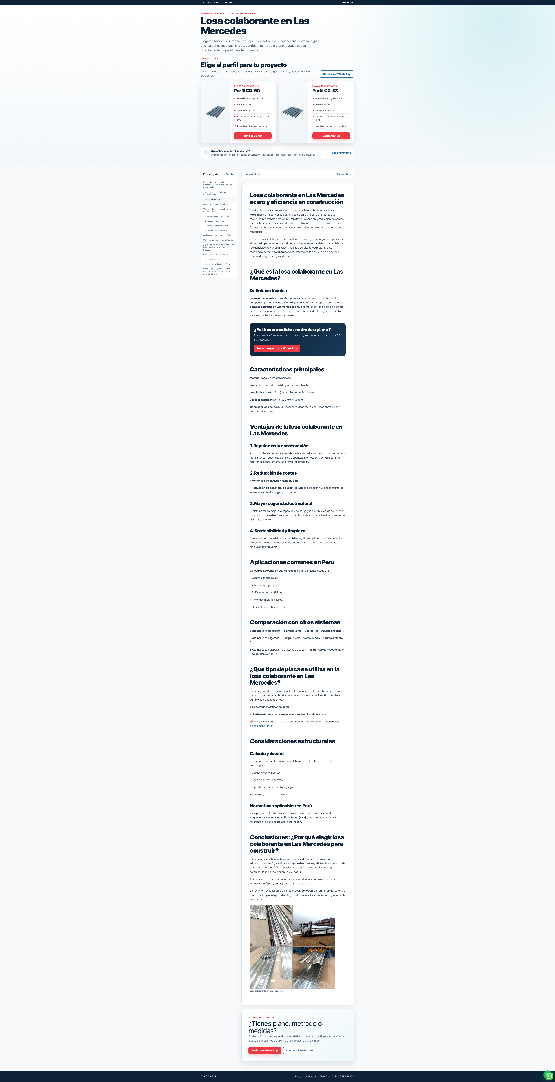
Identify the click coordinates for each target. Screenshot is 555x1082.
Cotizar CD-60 (253, 135)
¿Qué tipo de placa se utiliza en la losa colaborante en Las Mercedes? (218, 247)
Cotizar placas (344, 174)
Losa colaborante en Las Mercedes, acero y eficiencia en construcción (217, 184)
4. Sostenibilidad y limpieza (216, 230)
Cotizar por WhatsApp (337, 74)
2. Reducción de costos (214, 221)
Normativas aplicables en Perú (217, 264)
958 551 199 (348, 2)
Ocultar (230, 174)
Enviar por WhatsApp (265, 1050)
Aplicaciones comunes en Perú (217, 235)
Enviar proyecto (341, 152)
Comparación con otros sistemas (218, 240)
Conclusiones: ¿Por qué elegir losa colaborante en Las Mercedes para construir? (219, 271)
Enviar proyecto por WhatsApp (277, 348)
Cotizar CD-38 (331, 135)
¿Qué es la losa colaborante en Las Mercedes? (217, 193)
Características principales (215, 204)
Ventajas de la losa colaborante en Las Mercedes (218, 210)
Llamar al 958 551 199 (299, 1050)
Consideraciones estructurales (217, 254)
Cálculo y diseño (212, 259)
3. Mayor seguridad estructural (217, 226)
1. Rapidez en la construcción (217, 216)
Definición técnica (212, 199)
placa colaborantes (261, 725)
